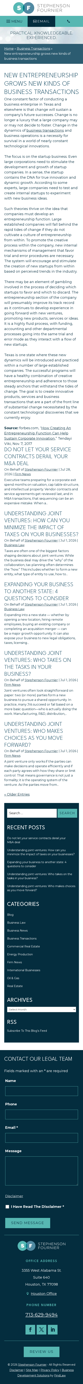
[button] (13, 20)
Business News (17, 930)
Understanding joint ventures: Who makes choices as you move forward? (41, 888)
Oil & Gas (13, 978)
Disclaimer (14, 1196)
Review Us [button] (41, 1352)
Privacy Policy (50, 1370)
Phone (11, 1104)
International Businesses (23, 970)
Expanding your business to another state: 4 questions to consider (38, 592)
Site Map (32, 1370)
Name (10, 1081)
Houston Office (44, 1294)
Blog (10, 914)
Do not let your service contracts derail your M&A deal (37, 457)
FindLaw (60, 1375)
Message (13, 1151)
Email (11, 1127)
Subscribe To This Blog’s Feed (27, 1030)
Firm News (22, 474)
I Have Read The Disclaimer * (37, 1207)
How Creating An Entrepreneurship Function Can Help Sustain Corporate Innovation (37, 433)
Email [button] (43, 21)
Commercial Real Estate (23, 946)
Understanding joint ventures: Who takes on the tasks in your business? (39, 876)
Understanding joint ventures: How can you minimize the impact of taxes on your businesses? (41, 852)
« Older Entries (17, 794)
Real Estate (15, 986)
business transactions (45, 130)
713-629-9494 (41, 1314)
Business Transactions (21, 938)
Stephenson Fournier (41, 469)
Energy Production (20, 954)
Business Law (14, 545)
